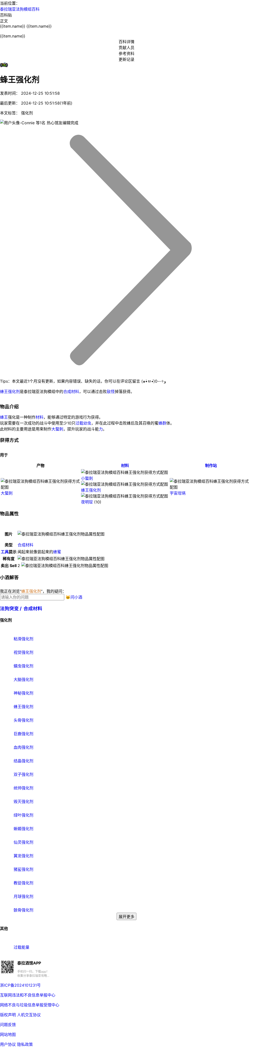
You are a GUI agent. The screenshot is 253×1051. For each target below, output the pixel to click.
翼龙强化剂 (22, 855)
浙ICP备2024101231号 (20, 985)
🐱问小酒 (73, 597)
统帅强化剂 (22, 787)
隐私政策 (25, 1044)
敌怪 (111, 391)
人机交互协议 (29, 1014)
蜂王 (4, 417)
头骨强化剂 (22, 720)
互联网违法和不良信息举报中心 (27, 995)
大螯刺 (57, 429)
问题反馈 (8, 1024)
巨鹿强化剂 (22, 733)
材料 (39, 417)
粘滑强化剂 (22, 638)
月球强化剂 (22, 896)
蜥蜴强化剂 (22, 828)
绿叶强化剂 (22, 815)
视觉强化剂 (22, 652)
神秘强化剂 (22, 693)
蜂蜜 (57, 551)
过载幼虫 (83, 423)
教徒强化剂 (22, 882)
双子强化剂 (22, 774)
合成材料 (71, 391)
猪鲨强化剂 (22, 869)
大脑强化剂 (22, 679)
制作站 (211, 465)
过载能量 (20, 947)
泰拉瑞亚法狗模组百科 (20, 9)
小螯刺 (87, 478)
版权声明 (8, 1014)
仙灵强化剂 (22, 842)
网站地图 (8, 1034)
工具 (5, 551)
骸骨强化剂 (22, 910)
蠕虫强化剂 (22, 665)
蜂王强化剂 (10, 391)
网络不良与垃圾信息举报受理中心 (29, 1004)
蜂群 (162, 423)
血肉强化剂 (22, 747)
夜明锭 (87, 501)
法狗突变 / (11, 608)
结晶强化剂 (22, 760)
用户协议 (8, 1044)
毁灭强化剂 (22, 801)
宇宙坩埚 (178, 493)
